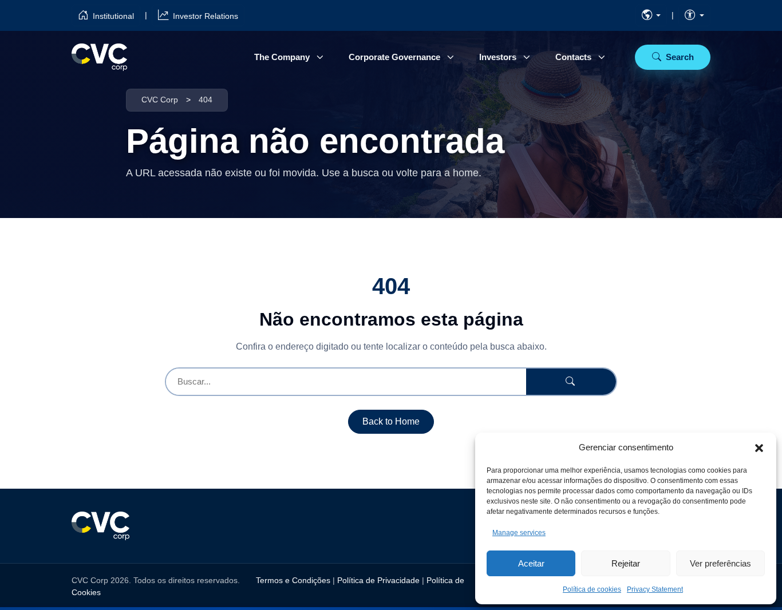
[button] (759, 447)
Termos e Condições (293, 580)
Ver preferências (720, 563)
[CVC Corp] (99, 57)
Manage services (519, 533)
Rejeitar (625, 563)
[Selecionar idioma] (651, 15)
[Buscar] (571, 382)
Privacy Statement (655, 589)
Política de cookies (592, 589)
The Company (282, 57)
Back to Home (391, 421)
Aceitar (531, 563)
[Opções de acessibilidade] (694, 15)
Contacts (573, 57)
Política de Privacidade (378, 580)
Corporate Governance (394, 57)
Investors (497, 57)
